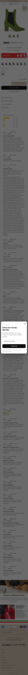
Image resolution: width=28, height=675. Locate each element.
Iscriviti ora (14, 346)
